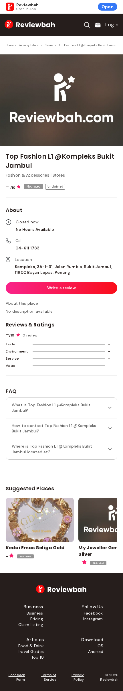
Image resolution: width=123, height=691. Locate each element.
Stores (49, 45)
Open (108, 7)
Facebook (93, 613)
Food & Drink (31, 645)
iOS (100, 645)
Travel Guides (31, 651)
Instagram (93, 618)
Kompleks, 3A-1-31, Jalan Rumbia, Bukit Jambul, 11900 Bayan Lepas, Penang (63, 269)
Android (96, 651)
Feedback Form (17, 677)
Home (9, 45)
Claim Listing (30, 624)
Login (111, 24)
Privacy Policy (78, 677)
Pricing (36, 618)
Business (35, 613)
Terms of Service (48, 677)
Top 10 (37, 657)
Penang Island (29, 45)
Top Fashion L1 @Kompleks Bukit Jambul (88, 45)
